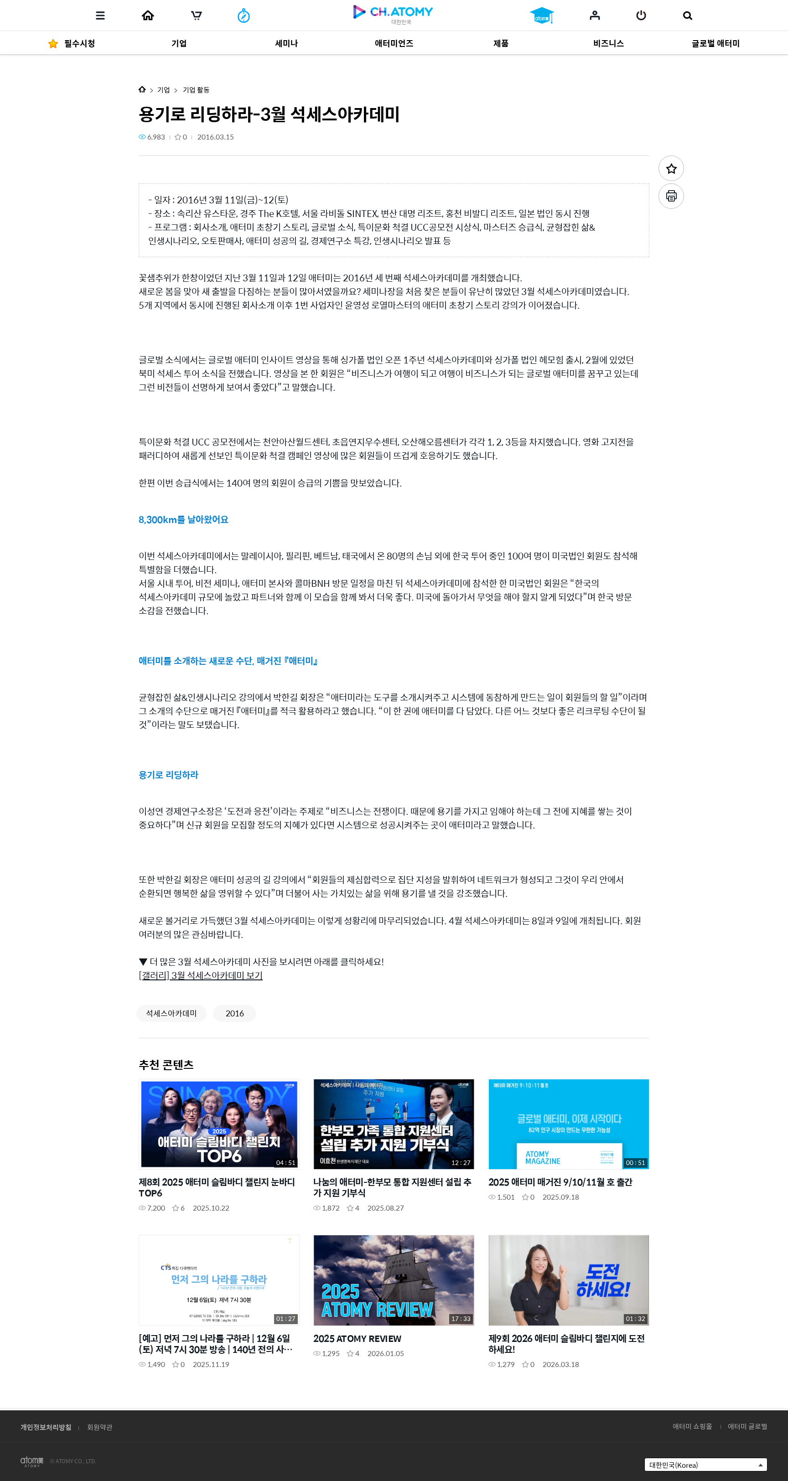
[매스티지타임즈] (244, 15)
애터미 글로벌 (747, 1426)
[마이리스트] (595, 15)
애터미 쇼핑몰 (692, 1426)
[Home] (148, 15)
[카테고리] (100, 15)
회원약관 (100, 1427)
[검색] (687, 15)
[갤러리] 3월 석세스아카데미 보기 (201, 975)
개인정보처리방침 (46, 1427)
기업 (163, 89)
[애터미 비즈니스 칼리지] (542, 15)
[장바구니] (196, 15)
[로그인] (641, 15)
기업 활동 (195, 89)
